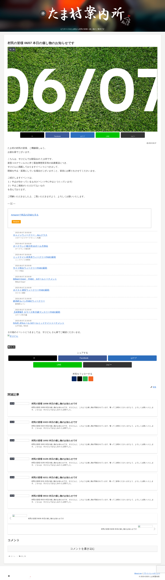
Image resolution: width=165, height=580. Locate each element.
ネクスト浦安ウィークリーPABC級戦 (31, 290)
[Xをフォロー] (79, 378)
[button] (133, 135)
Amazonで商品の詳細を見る (25, 215)
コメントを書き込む (82, 548)
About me (138, 573)
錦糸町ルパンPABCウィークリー (29, 301)
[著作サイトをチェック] (74, 378)
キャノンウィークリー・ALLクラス (30, 235)
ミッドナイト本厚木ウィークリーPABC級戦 (34, 257)
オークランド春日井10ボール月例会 (30, 246)
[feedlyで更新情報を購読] (85, 378)
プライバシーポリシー (151, 573)
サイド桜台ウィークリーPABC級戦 (30, 268)
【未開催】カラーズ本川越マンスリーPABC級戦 (36, 312)
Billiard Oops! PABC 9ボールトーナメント (35, 279)
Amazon (16, 222)
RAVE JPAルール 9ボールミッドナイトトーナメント (38, 323)
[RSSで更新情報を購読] (90, 378)
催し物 (12, 347)
